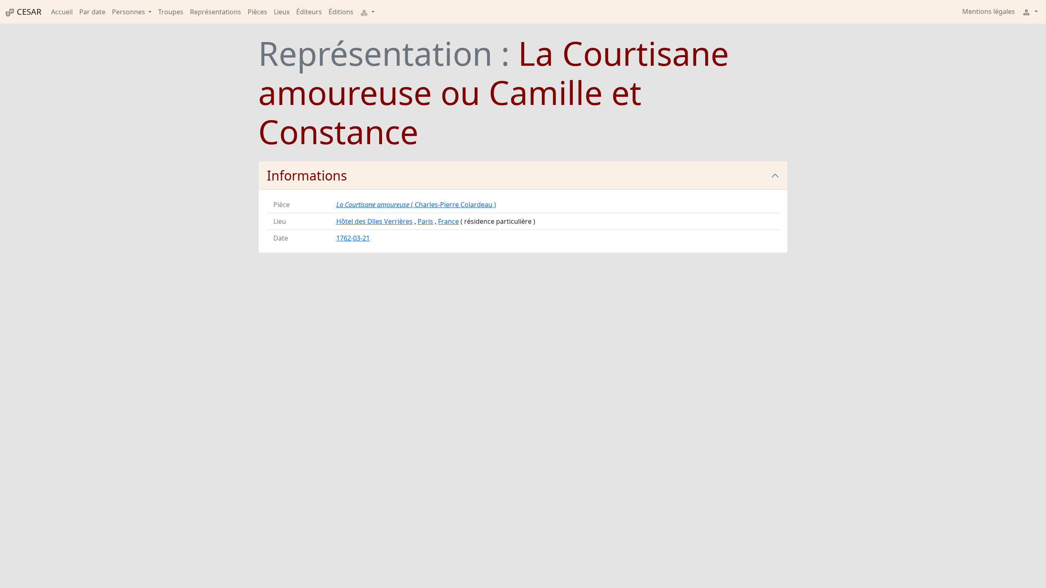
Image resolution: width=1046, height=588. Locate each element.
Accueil (62, 11)
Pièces (257, 11)
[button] (367, 12)
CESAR (28, 11)
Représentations (215, 11)
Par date (92, 11)
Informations (307, 175)
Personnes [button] (129, 11)
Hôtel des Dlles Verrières (374, 221)
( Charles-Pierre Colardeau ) (416, 204)
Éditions (341, 11)
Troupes (170, 11)
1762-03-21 (353, 238)
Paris (425, 221)
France (448, 221)
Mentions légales (988, 11)
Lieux (282, 11)
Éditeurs (309, 11)
